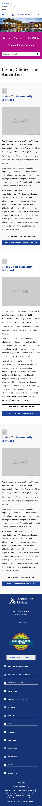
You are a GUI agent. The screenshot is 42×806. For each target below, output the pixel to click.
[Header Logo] (21, 15)
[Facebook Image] (23, 783)
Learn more (6, 3)
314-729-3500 (23, 623)
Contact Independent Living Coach (21, 243)
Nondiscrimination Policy (14, 798)
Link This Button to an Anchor (21, 236)
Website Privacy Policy (27, 793)
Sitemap (7, 790)
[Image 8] (21, 641)
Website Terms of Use (10, 793)
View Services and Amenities (21, 407)
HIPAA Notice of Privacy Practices (23, 790)
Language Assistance (19, 786)
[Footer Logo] (21, 600)
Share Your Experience (20, 657)
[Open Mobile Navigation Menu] (3, 14)
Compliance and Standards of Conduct (19, 795)
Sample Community (10, 54)
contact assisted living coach (21, 413)
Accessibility (28, 798)
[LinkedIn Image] (19, 783)
